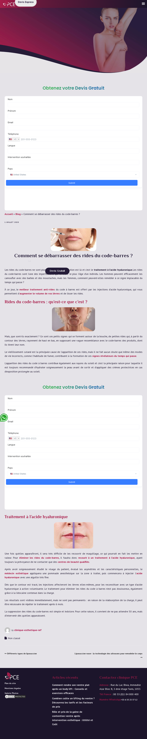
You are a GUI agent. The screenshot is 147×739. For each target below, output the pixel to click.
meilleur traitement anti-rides (37, 289)
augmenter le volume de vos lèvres (40, 293)
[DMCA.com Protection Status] (15, 701)
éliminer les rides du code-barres (39, 557)
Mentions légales (13, 688)
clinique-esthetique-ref (27, 630)
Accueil (9, 214)
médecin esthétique (16, 573)
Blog (18, 214)
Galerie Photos (11, 693)
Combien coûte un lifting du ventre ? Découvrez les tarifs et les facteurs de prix (73, 702)
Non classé (14, 638)
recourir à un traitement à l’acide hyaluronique (106, 557)
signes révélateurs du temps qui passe (114, 356)
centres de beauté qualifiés (73, 562)
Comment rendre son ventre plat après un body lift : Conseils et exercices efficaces (70, 689)
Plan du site (10, 683)
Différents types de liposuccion (22, 653)
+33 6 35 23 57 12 (129, 699)
